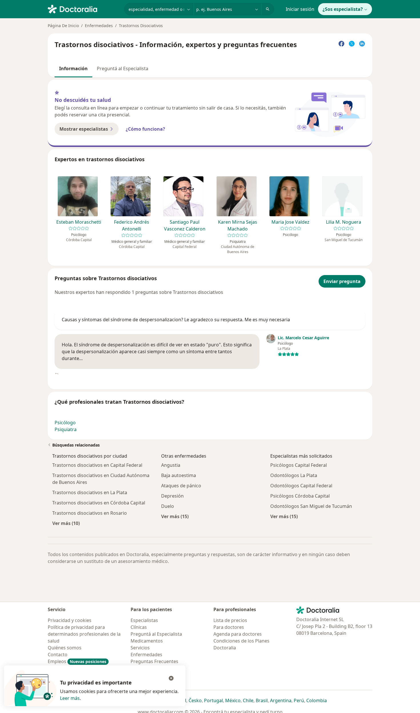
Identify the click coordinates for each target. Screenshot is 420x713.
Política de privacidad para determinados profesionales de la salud (84, 634)
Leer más (70, 698)
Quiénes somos (64, 648)
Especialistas (144, 620)
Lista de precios (230, 620)
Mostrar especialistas (83, 129)
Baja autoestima (178, 475)
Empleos (77, 661)
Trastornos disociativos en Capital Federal (97, 465)
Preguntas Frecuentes (154, 661)
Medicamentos (147, 641)
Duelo (167, 506)
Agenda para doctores (237, 634)
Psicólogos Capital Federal (298, 465)
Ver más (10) (66, 523)
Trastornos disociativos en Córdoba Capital (98, 503)
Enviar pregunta (342, 281)
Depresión (172, 496)
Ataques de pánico (181, 485)
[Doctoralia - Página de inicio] (83, 8)
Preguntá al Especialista (122, 68)
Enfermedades (99, 25)
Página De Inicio (63, 25)
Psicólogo (65, 422)
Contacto (57, 654)
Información (73, 68)
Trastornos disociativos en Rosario (89, 513)
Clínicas (139, 627)
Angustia (170, 465)
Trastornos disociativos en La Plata (89, 492)
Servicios (140, 648)
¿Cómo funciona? (145, 129)
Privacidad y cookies (69, 620)
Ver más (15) (175, 516)
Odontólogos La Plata (293, 475)
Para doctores (228, 627)
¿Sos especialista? (343, 9)
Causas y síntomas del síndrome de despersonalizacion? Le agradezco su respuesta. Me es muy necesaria (176, 319)
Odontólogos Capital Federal (301, 485)
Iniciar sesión (300, 9)
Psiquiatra (66, 429)
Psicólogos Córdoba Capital (300, 496)
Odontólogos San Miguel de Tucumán (311, 506)
